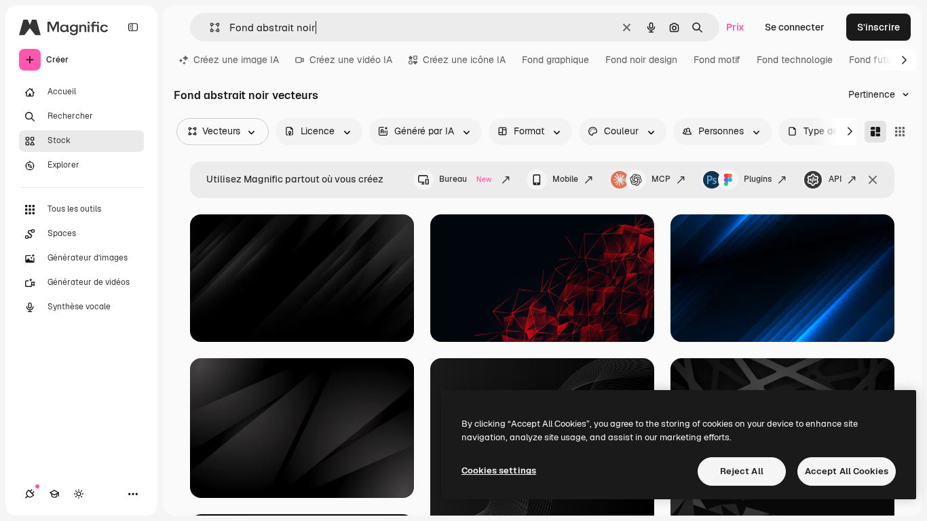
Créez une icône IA (464, 60)
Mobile (565, 179)
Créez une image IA (236, 60)
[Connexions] (30, 494)
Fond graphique (555, 60)
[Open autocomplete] (209, 27)
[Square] (900, 131)
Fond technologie (795, 60)
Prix (735, 27)
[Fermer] (872, 179)
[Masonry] (875, 131)
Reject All (741, 471)
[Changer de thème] (79, 494)
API (835, 179)
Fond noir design (641, 60)
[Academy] (54, 494)
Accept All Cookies (846, 471)
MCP (660, 179)
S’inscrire (878, 27)
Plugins (758, 179)
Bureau (465, 179)
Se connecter (795, 27)
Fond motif (717, 60)
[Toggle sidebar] (133, 27)
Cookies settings (498, 470)
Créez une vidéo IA (350, 60)
